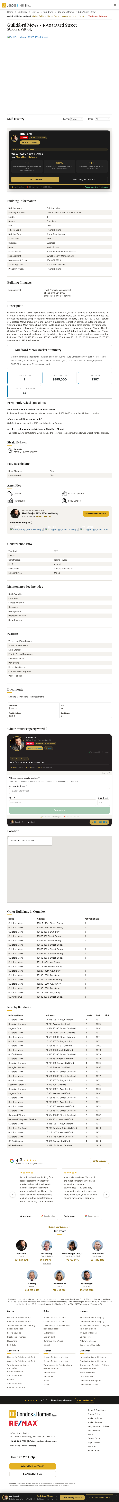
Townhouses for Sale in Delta (57, 1325)
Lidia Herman (59, 1283)
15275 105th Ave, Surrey (49, 992)
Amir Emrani (97, 1253)
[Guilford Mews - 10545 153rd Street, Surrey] (106, 1054)
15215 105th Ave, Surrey (48, 962)
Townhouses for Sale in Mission (58, 1365)
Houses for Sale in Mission (56, 1357)
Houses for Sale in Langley (92, 1317)
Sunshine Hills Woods (53, 1341)
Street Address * (18, 786)
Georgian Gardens (17, 1024)
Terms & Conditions (97, 1410)
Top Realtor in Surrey (97, 16)
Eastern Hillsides (87, 1372)
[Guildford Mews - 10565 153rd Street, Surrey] (106, 1076)
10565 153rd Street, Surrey (50, 949)
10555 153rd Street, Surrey (50, 945)
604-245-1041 (47, 1260)
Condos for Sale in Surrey (18, 1321)
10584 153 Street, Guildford (59, 1119)
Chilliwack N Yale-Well (89, 1384)
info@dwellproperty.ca (61, 295)
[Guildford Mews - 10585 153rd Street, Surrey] (106, 1097)
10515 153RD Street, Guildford (60, 1032)
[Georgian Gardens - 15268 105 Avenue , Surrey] (106, 1063)
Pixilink (24, 1445)
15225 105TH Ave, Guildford (59, 1123)
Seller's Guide (94, 1438)
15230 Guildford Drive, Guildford (61, 1128)
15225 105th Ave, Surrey (49, 971)
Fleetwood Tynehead (16, 1337)
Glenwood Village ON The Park (23, 1119)
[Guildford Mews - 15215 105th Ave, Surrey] (106, 1132)
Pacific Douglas (14, 1333)
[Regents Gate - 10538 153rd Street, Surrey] (106, 1028)
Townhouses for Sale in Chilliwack (95, 1365)
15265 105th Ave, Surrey (49, 988)
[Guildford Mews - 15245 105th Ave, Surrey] (106, 1080)
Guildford (48, 12)
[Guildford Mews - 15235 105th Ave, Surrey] (106, 1102)
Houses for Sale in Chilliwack (93, 1357)
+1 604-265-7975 (18, 1441)
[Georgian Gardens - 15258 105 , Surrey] (106, 1084)
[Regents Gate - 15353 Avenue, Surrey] (106, 1093)
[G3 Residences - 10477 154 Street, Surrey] (106, 1145)
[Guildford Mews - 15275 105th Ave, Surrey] (106, 1019)
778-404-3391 (59, 1290)
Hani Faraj (21, 1253)
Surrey (35, 12)
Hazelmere (12, 1341)
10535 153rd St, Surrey (48, 932)
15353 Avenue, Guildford (58, 1093)
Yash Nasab (87, 1283)
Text (50, 748)
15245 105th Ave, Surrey (49, 984)
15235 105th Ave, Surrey (49, 975)
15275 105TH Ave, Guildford (59, 1019)
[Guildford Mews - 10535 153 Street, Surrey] (106, 1050)
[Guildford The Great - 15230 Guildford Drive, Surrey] (106, 1128)
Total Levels (65, 713)
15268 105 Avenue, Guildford (60, 1063)
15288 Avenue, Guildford (58, 1024)
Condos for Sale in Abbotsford (21, 1361)
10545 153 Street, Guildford (59, 1058)
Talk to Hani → (35, 179)
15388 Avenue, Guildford (58, 1141)
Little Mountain (86, 1376)
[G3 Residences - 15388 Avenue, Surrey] (106, 1141)
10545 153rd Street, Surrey (50, 997)
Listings (82, 16)
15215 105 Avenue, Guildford (60, 1136)
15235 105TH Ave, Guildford (59, 1102)
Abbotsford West (15, 1383)
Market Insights (95, 1418)
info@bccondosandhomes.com (42, 1441)
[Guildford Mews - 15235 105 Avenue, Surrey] (106, 1106)
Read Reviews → (85, 1400)
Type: (91, 118)
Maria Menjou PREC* (72, 1253)
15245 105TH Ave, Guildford (59, 1080)
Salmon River (85, 1337)
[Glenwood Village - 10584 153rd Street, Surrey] (106, 1115)
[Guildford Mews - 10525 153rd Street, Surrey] (106, 1037)
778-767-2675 (72, 1260)
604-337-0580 (32, 1290)
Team (90, 1434)
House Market (94, 1430)
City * (12, 798)
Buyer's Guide (94, 1442)
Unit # (103, 798)
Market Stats (53, 16)
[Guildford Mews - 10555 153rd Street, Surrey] (106, 1071)
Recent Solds (94, 1450)
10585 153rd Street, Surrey (50, 953)
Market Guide (38, 16)
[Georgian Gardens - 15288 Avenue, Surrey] (106, 1024)
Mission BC (49, 1376)
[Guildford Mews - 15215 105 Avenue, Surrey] (106, 1136)
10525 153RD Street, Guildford (60, 1037)
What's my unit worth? (84, 179)
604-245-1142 (97, 1260)
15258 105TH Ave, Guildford (59, 1089)
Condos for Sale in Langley (92, 1321)
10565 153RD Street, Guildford (61, 1076)
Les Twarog (47, 1253)
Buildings (22, 12)
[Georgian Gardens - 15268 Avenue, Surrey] (106, 1067)
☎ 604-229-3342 (30, 142)
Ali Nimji (32, 1283)
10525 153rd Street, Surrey (50, 927)
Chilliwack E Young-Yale (90, 1380)
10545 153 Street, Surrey (49, 940)
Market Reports (69, 16)
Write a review (100, 1161)
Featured (92, 1446)
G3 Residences (15, 1141)
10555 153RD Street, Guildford (61, 1071)
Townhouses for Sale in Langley (94, 1325)
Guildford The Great (17, 1128)
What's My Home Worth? (32, 1466)
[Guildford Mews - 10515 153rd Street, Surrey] (106, 1032)
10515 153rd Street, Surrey (50, 923)
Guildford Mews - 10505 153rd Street (77, 12)
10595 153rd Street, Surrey (50, 958)
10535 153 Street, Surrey (49, 936)
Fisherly (32, 1445)
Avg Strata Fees (15, 713)
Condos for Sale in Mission (56, 1361)
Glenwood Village (16, 1115)
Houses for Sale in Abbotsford (21, 1357)
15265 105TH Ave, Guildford (59, 1041)
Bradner (10, 1379)
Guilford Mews (15, 997)
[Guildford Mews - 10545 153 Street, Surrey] (106, 1058)
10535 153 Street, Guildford (59, 1050)
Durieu (46, 1384)
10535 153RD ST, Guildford (59, 1045)
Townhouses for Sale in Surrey (21, 1325)
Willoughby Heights (88, 1333)
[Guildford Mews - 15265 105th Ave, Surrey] (106, 1041)
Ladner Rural (49, 1333)
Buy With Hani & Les (32, 1474)
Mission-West (50, 1372)
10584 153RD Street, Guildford (61, 1115)
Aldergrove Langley (88, 1341)
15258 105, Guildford (56, 1084)
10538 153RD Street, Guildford (61, 1028)
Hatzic (46, 1380)
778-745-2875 (86, 1290)
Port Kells (11, 1345)
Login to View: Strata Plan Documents (27, 696)
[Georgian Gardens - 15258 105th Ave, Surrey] (106, 1089)
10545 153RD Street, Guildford (61, 1054)
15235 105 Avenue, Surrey (49, 979)
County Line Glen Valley (90, 1345)
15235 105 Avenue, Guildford (60, 1106)
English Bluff (49, 1337)
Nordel (47, 1345)
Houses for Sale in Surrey (18, 1317)
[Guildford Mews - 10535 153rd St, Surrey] (106, 1045)
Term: (66, 118)
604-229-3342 (43, 516)
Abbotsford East (14, 1375)
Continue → (59, 810)
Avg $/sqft (13, 705)
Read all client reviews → (59, 1227)
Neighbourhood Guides (98, 1426)
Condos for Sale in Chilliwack (93, 1361)
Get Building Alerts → (72, 1497)
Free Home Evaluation (95, 513)
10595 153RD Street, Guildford (61, 1110)
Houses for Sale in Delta (54, 1317)
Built (62, 705)
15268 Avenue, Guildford (58, 1067)
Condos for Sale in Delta (54, 1321)
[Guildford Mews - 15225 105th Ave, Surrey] (106, 1123)
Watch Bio (47, 1263)
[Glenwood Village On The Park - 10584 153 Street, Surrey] (106, 1119)
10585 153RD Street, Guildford (61, 1097)
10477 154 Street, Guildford (59, 1145)
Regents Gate (14, 1028)
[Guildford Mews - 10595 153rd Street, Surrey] (106, 1110)
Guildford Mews (15, 923)
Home (10, 12)
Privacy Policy (94, 1414)
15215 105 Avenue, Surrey (49, 966)
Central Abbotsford (16, 1387)
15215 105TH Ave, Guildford (59, 1132)
